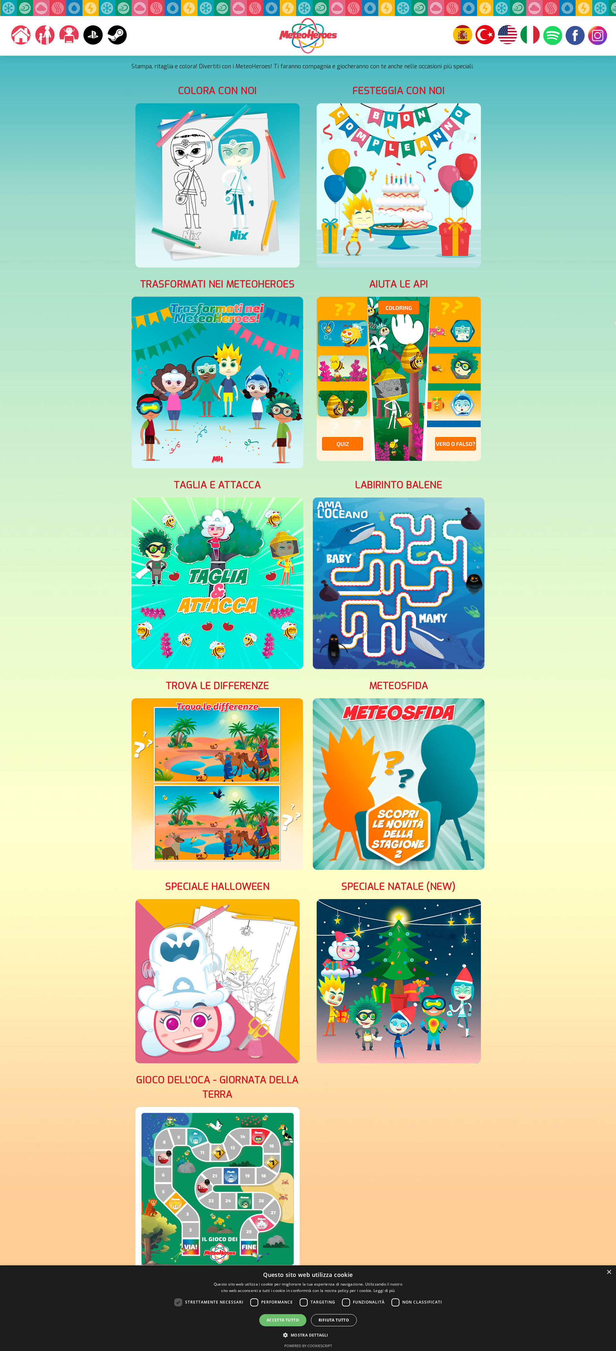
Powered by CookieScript (308, 1345)
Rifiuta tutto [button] (334, 1320)
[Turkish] (462, 35)
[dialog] (308, 1308)
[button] (308, 1335)
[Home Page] (19, 35)
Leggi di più (384, 1290)
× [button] (608, 1272)
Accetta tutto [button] (283, 1320)
